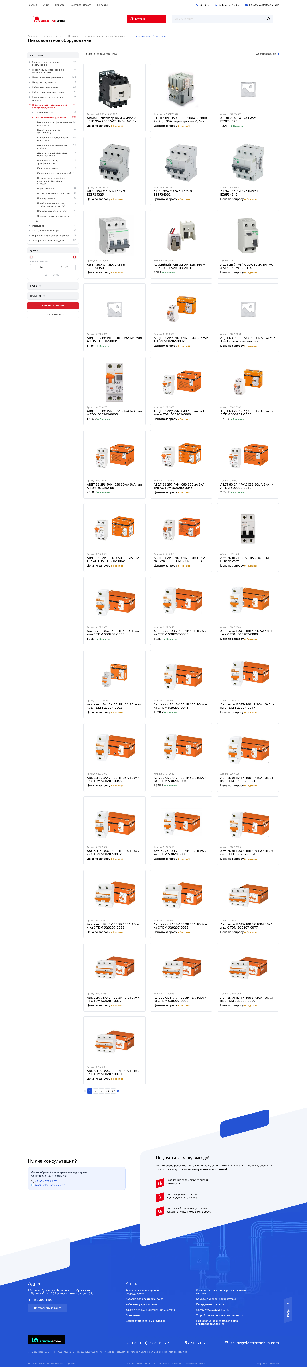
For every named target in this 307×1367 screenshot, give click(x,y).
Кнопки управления (47, 168)
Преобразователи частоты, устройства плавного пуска (51, 204)
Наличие (35, 295)
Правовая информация (195, 1363)
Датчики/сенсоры (44, 112)
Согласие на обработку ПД (170, 1363)
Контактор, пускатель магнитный (54, 173)
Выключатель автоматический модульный (53, 139)
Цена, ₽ (34, 250)
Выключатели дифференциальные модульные (55, 123)
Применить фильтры (53, 305)
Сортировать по (266, 53)
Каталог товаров (52, 36)
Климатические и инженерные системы (48, 98)
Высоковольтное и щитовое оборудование (46, 63)
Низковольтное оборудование (50, 117)
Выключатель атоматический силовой (52, 146)
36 (107, 1091)
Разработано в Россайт (268, 1363)
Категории (37, 55)
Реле (37, 221)
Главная (32, 36)
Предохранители (46, 198)
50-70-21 (200, 1342)
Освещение (38, 226)
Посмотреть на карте (47, 1308)
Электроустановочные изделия (48, 240)
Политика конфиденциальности (141, 1363)
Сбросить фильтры (53, 314)
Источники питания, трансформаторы (47, 162)
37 (113, 1091)
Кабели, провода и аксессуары (48, 92)
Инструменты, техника (44, 82)
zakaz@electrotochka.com (50, 1184)
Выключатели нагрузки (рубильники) (49, 131)
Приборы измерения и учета (52, 211)
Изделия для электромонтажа (47, 77)
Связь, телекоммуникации (45, 230)
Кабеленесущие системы (45, 87)
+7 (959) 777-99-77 (46, 1181)
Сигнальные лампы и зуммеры (53, 216)
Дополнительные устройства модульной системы (52, 154)
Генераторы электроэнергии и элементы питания (48, 71)
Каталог (134, 1283)
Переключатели (45, 188)
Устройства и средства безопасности (51, 235)
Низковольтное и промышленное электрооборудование (98, 36)
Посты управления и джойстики (53, 193)
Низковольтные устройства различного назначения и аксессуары (51, 181)
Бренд (33, 285)
